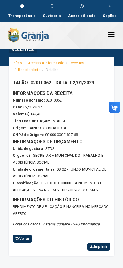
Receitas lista (29, 70)
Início (17, 63)
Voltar (24, 239)
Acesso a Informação (46, 63)
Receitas (77, 63)
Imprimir (100, 247)
